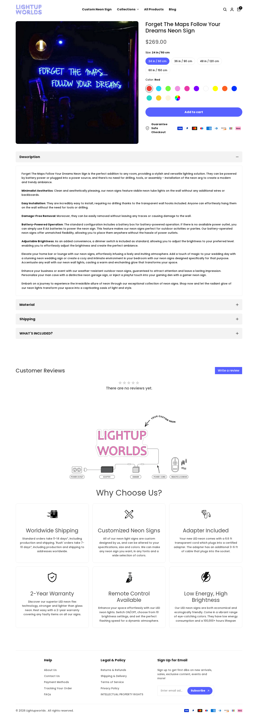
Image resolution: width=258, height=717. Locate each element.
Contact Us (52, 676)
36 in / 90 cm (183, 61)
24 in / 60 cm (157, 61)
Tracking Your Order (58, 688)
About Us (50, 670)
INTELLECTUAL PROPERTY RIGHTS (122, 694)
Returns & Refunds (113, 670)
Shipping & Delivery (114, 676)
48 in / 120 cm (209, 61)
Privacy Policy (110, 688)
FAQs (47, 694)
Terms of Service (112, 682)
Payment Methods (56, 682)
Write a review (228, 370)
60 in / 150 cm (157, 70)
